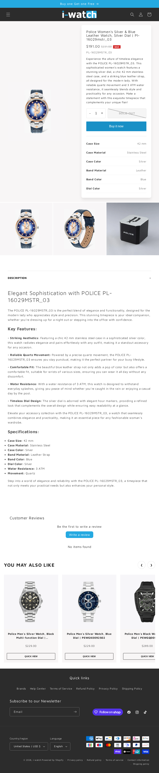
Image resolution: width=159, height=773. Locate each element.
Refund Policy (85, 688)
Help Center (38, 688)
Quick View (31, 656)
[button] (8, 14)
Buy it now (116, 126)
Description (17, 277)
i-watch (37, 760)
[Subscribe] (75, 711)
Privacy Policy (108, 688)
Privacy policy (75, 760)
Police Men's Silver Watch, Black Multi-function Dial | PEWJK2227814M (31, 635)
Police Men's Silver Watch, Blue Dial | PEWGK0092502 (89, 635)
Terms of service (115, 760)
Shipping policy (141, 764)
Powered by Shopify (53, 760)
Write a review (79, 534)
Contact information (138, 760)
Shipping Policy (132, 688)
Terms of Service (61, 688)
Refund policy (94, 760)
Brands (21, 688)
